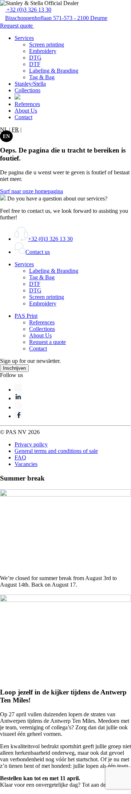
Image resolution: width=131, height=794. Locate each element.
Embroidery (42, 51)
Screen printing (46, 44)
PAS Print (26, 316)
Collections (27, 90)
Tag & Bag (42, 77)
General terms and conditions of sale (56, 451)
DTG (35, 57)
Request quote (17, 26)
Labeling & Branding (53, 71)
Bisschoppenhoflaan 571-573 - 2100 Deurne (56, 18)
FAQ (20, 457)
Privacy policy (31, 444)
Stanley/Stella (30, 84)
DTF (34, 64)
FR (15, 129)
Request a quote (47, 342)
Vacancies (26, 464)
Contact (23, 117)
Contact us (37, 252)
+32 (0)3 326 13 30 (28, 10)
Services (24, 38)
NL (4, 129)
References (27, 104)
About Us (26, 111)
